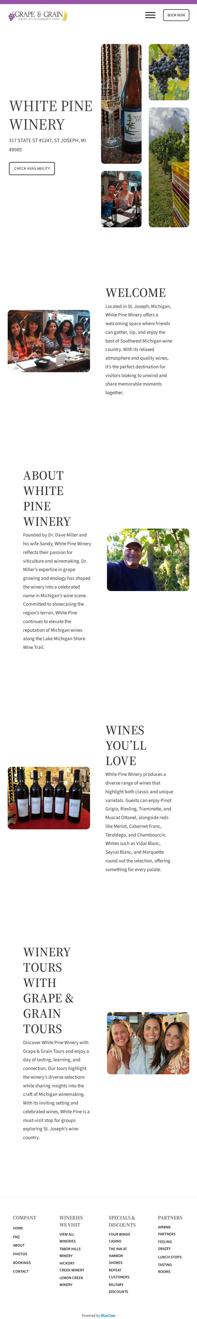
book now (176, 15)
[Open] (150, 15)
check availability (32, 168)
